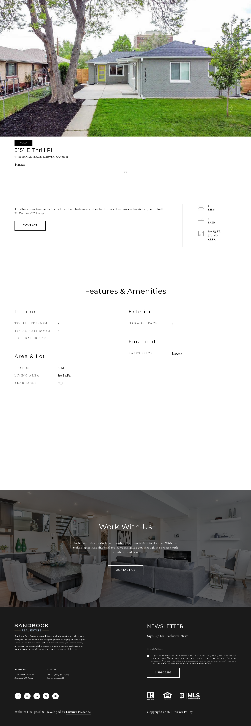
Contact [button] (30, 225)
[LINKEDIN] (36, 696)
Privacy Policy (204, 663)
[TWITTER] (46, 696)
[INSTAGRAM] (27, 696)
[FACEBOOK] (18, 696)
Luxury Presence (78, 712)
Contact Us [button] (125, 570)
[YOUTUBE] (55, 696)
